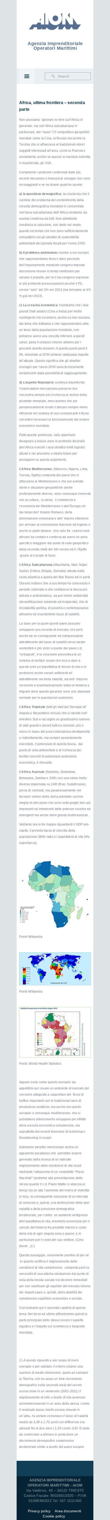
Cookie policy (54, 1516)
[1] (33, 1246)
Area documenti (68, 1511)
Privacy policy (39, 1511)
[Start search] (53, 76)
